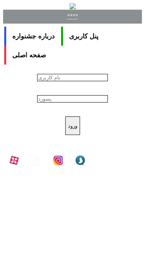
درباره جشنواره (33, 36)
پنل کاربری (84, 36)
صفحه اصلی (29, 55)
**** (72, 16)
